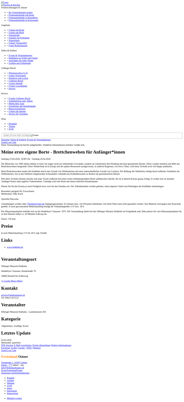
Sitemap (10, 383)
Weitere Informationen (61, 345)
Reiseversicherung (17, 109)
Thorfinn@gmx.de (36, 204)
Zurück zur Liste (8, 142)
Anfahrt (10, 380)
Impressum (12, 391)
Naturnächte (14, 35)
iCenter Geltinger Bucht (19, 98)
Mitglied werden (14, 398)
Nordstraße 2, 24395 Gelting (14, 362)
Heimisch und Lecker (18, 78)
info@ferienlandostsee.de (12, 368)
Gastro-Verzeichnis (17, 75)
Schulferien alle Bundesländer (22, 106)
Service (12, 88)
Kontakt (10, 378)
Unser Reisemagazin (18, 45)
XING (29, 348)
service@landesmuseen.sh (13, 295)
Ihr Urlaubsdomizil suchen (21, 12)
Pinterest (37, 348)
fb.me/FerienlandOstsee (12, 370)
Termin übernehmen (41, 345)
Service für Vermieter (18, 114)
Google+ (22, 348)
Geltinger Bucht (16, 81)
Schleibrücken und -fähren (21, 101)
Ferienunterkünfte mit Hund (21, 15)
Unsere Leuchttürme (18, 86)
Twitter (14, 348)
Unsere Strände (16, 83)
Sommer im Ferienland (19, 38)
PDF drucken (7, 345)
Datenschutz (12, 393)
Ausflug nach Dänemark (19, 63)
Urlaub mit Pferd (16, 32)
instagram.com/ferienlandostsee (15, 373)
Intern (9, 388)
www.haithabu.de (15, 247)
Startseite (5, 140)
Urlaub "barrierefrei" (18, 43)
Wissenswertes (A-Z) (18, 73)
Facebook (5, 348)
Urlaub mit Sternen (17, 111)
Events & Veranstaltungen (20, 55)
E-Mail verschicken (23, 345)
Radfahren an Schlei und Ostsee (23, 58)
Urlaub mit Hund (16, 30)
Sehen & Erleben (18, 140)
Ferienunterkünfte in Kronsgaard (23, 20)
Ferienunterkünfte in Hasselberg (23, 17)
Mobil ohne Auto (16, 103)
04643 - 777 (6, 365)
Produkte (13, 124)
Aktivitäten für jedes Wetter (20, 60)
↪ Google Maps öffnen (11, 281)
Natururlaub (14, 40)
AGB (11, 129)
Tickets (12, 126)
